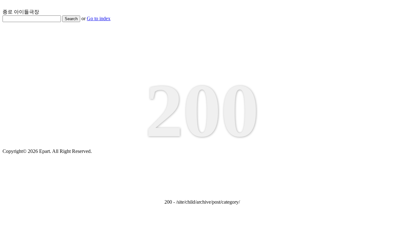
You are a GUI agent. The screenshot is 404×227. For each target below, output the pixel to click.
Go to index (98, 18)
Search (71, 18)
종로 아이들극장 (21, 12)
